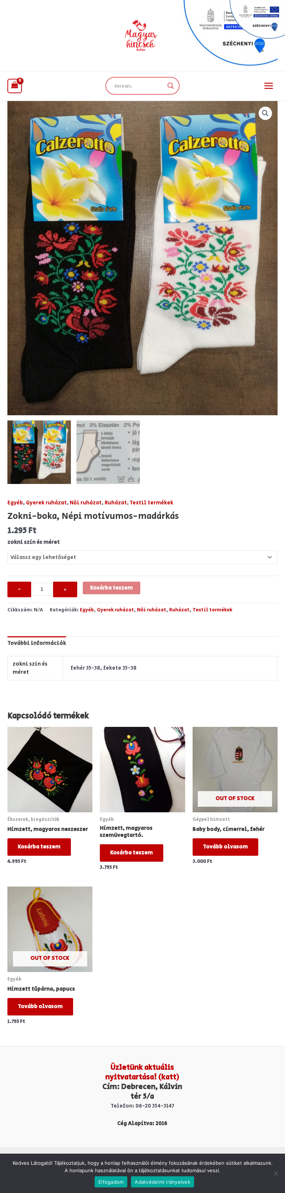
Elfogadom (111, 1182)
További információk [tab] (36, 643)
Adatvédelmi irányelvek (162, 1182)
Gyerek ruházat (46, 503)
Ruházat (116, 503)
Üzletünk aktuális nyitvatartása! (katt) (142, 1072)
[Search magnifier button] (171, 86)
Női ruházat (86, 503)
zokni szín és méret (33, 542)
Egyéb (15, 503)
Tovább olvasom (225, 847)
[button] (265, 113)
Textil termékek (151, 503)
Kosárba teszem (111, 588)
